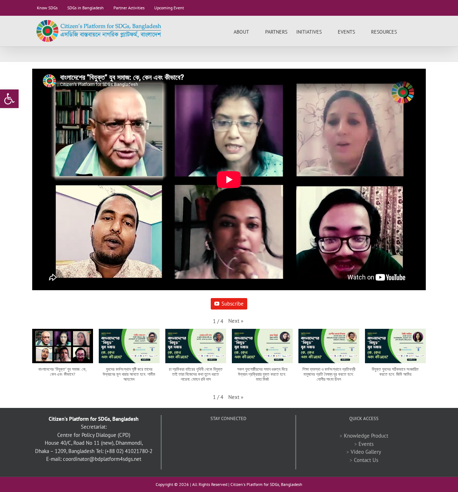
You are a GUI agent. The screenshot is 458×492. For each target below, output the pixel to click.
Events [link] (366, 443)
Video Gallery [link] (366, 451)
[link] (9, 98)
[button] (236, 321)
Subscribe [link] (232, 303)
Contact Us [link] (366, 460)
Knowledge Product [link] (366, 435)
